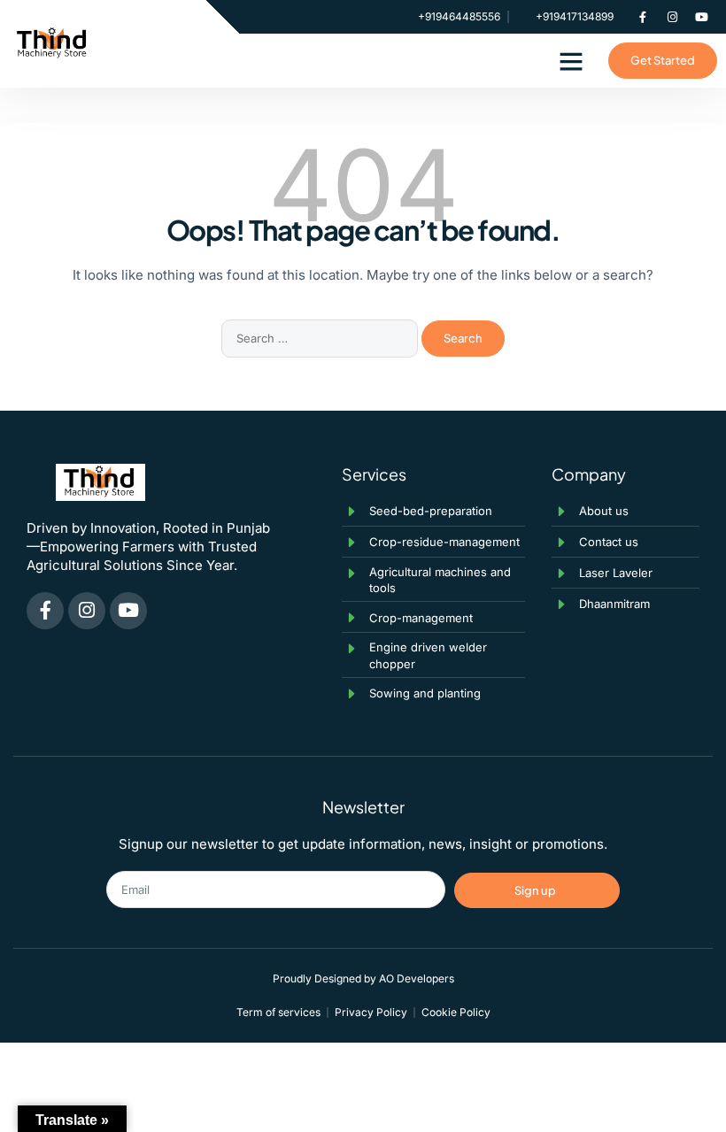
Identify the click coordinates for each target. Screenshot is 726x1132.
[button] (571, 61)
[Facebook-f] (642, 16)
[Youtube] (701, 16)
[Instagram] (672, 16)
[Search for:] (321, 337)
